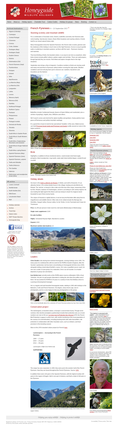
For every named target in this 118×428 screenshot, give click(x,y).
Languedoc (12, 88)
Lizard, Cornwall (14, 184)
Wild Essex (12, 193)
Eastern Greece (14, 55)
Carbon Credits (52, 22)
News (77, 22)
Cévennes (12, 40)
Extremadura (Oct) (14, 61)
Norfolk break (13, 187)
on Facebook (106, 154)
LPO (77, 370)
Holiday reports (27, 22)
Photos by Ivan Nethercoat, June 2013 (100, 166)
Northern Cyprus (14, 109)
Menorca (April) (14, 97)
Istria (10, 76)
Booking (84, 22)
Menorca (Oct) (13, 100)
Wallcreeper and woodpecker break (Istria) (18, 175)
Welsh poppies (94, 309)
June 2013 (93, 142)
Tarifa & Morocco (14, 165)
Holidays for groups (66, 22)
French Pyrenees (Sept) (16, 64)
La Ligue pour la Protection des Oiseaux (61, 315)
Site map (109, 421)
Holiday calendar (14, 205)
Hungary (11, 70)
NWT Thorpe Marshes (16, 217)
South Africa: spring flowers (17, 150)
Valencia (11, 171)
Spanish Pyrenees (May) (16, 153)
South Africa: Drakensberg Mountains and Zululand (17, 142)
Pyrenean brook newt (47, 148)
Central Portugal (14, 37)
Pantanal (12, 112)
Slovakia (11, 127)
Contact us (92, 22)
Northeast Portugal (15, 106)
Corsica (11, 43)
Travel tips (12, 211)
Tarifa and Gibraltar (15, 162)
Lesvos (11, 94)
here (65, 327)
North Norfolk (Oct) (15, 190)
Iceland (11, 73)
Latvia (11, 91)
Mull (10, 199)
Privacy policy (102, 421)
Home (9, 22)
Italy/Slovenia (13, 79)
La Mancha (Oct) (14, 85)
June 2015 (93, 137)
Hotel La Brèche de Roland (48, 183)
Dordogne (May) (14, 49)
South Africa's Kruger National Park (18, 146)
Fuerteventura (13, 67)
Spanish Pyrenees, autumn (17, 159)
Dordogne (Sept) (14, 52)
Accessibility (94, 421)
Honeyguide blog (14, 220)
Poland (11, 118)
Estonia (11, 58)
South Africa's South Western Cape (18, 137)
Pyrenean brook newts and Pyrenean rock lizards (51, 126)
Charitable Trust (39, 22)
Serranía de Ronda (15, 124)
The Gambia (13, 168)
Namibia (11, 103)
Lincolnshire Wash (15, 196)
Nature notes (13, 214)
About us (17, 22)
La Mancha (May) (14, 82)
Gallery (92, 162)
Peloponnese (13, 115)
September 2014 (94, 140)
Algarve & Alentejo (15, 31)
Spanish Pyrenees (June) (17, 156)
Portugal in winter (14, 121)
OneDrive (101, 171)
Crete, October (13, 46)
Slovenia (12, 130)
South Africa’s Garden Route (18, 133)
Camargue (12, 34)
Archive (11, 208)
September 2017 (94, 135)
